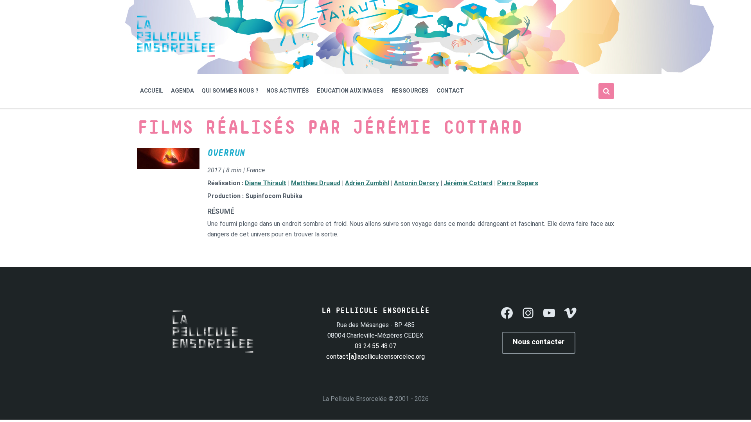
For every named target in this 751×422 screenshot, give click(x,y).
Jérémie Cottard (468, 183)
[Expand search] (606, 91)
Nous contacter (538, 342)
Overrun (226, 153)
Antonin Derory (416, 183)
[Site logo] (176, 54)
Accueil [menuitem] (151, 90)
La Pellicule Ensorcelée (354, 398)
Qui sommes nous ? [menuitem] (230, 90)
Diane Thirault (265, 183)
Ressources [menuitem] (410, 90)
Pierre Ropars (517, 183)
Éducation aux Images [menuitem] (350, 90)
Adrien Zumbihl (367, 183)
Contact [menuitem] (450, 90)
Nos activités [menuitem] (287, 90)
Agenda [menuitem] (182, 90)
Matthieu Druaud (315, 183)
